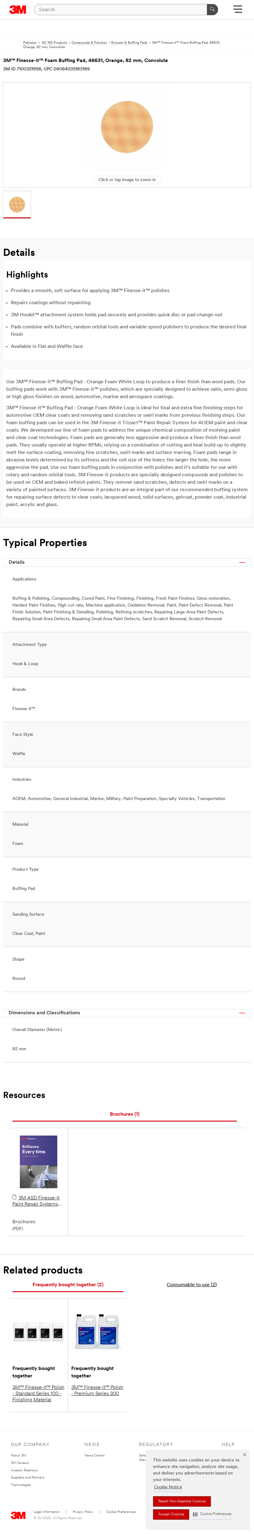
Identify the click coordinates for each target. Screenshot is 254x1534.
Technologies (21, 1485)
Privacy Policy (83, 1512)
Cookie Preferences (121, 1512)
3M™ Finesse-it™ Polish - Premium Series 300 (97, 1390)
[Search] (212, 9)
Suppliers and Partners (27, 1477)
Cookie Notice (168, 1487)
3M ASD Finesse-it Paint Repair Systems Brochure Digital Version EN (38, 1201)
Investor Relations (24, 1470)
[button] (212, 1514)
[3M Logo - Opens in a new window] (17, 9)
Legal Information (46, 1512)
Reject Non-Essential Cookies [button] (182, 1501)
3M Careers (20, 1463)
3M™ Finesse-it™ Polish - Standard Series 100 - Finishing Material (38, 1394)
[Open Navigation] (237, 11)
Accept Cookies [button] (171, 1514)
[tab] (124, 1115)
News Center (95, 1455)
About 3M (18, 1455)
